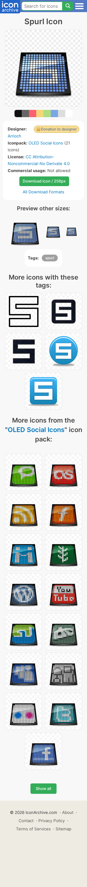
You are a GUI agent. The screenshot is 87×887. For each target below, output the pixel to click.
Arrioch (14, 136)
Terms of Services (33, 828)
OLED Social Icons (46, 143)
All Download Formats (43, 192)
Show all (43, 788)
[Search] (67, 6)
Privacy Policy (51, 820)
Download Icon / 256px (44, 181)
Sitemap (63, 828)
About (67, 812)
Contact (26, 820)
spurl (49, 258)
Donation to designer (59, 129)
